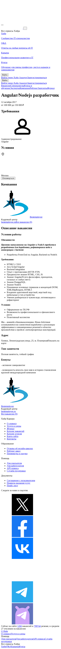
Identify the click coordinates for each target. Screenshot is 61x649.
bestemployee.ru (8, 222)
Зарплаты (42, 88)
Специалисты (17, 85)
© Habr (4, 631)
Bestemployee (36, 217)
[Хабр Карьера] (12, 28)
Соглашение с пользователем (21, 480)
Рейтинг (34, 88)
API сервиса (13, 468)
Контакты (11, 439)
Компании (25, 88)
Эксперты (15, 88)
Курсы (22, 646)
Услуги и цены (14, 426)
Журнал (51, 88)
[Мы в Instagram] (22, 580)
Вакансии (6, 85)
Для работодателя (15, 466)
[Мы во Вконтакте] (22, 558)
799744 (37, 626)
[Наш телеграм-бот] (22, 623)
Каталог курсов (14, 434)
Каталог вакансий (15, 431)
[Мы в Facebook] (22, 536)
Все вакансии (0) (24, 222)
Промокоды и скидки (17, 453)
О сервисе (12, 423)
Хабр (3, 646)
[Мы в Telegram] (22, 602)
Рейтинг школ (13, 451)
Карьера (15, 646)
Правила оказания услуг (18, 483)
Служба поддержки (16, 471)
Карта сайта (12, 436)
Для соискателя (14, 463)
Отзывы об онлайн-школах (20, 448)
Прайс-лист (12, 485)
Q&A (8, 646)
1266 (19, 626)
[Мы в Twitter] (22, 514)
